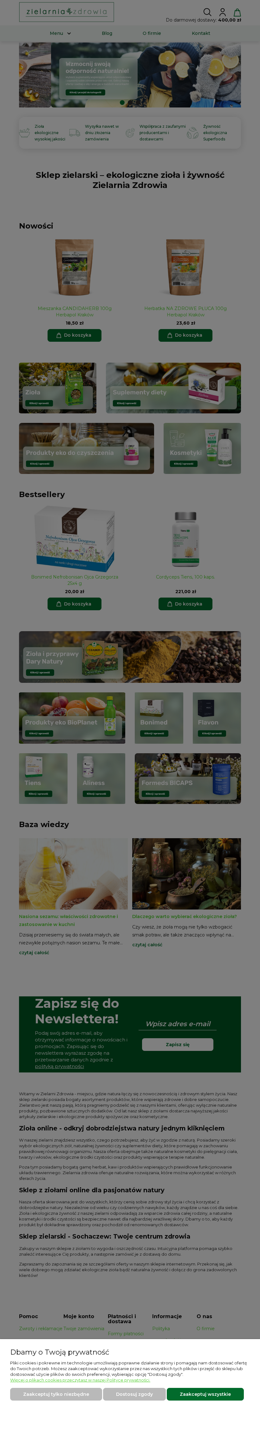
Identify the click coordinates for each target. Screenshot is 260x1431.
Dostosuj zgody (134, 1394)
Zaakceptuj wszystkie (205, 1394)
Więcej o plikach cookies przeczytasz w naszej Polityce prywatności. (80, 1379)
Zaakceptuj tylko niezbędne (56, 1394)
